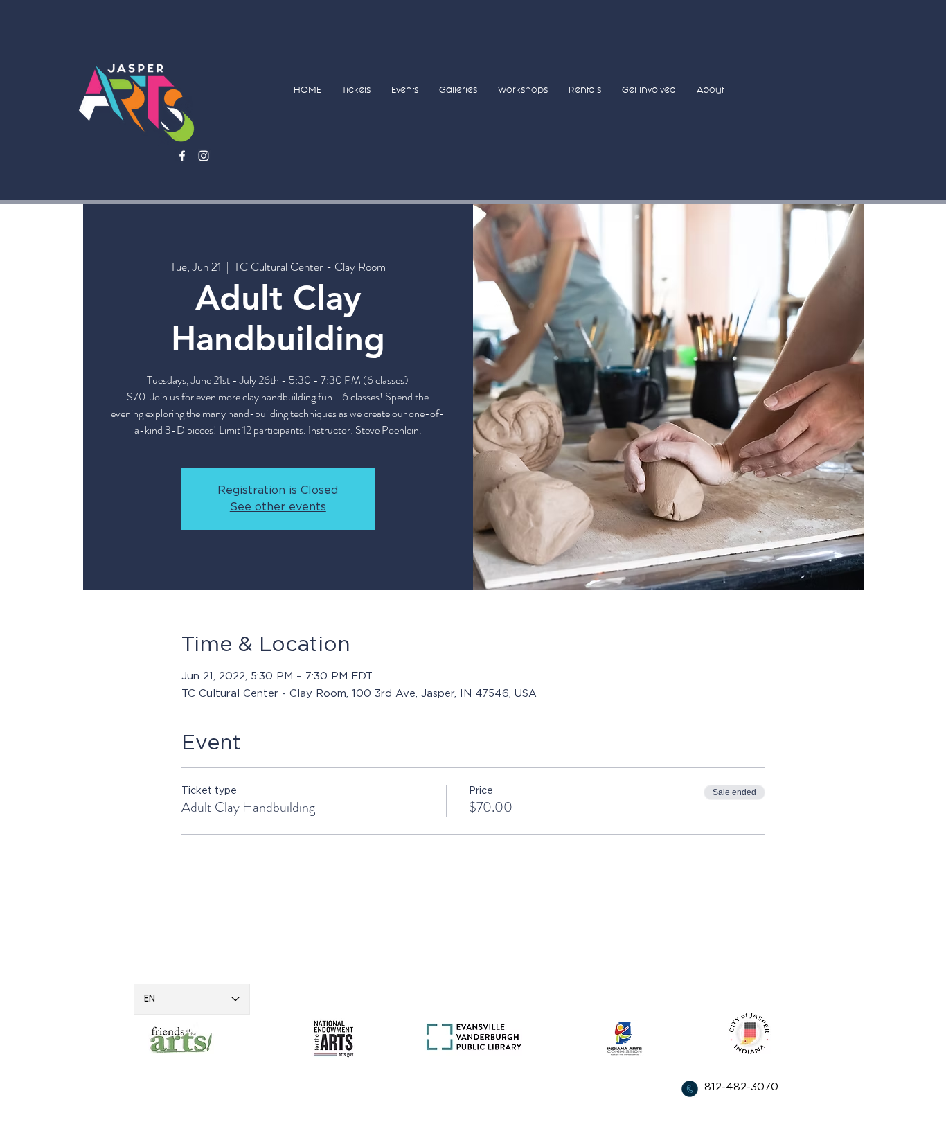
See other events (278, 507)
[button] (356, 90)
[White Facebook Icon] (182, 156)
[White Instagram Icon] (204, 156)
